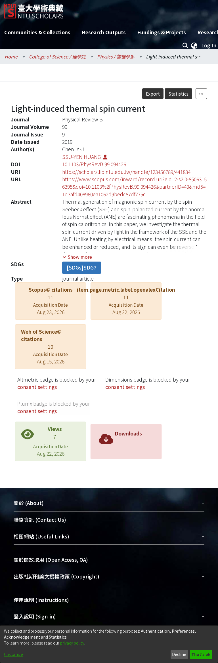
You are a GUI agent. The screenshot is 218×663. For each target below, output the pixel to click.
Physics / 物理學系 (116, 56)
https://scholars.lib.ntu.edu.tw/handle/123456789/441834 (126, 171)
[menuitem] (194, 45)
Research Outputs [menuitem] (104, 32)
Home (11, 56)
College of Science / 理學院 (57, 56)
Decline (179, 654)
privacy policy (72, 643)
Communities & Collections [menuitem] (37, 32)
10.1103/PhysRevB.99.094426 (94, 164)
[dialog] (109, 644)
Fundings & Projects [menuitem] (161, 32)
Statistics (178, 93)
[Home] (33, 9)
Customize (13, 654)
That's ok (200, 654)
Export (153, 93)
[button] (77, 256)
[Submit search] (185, 45)
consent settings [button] (37, 386)
